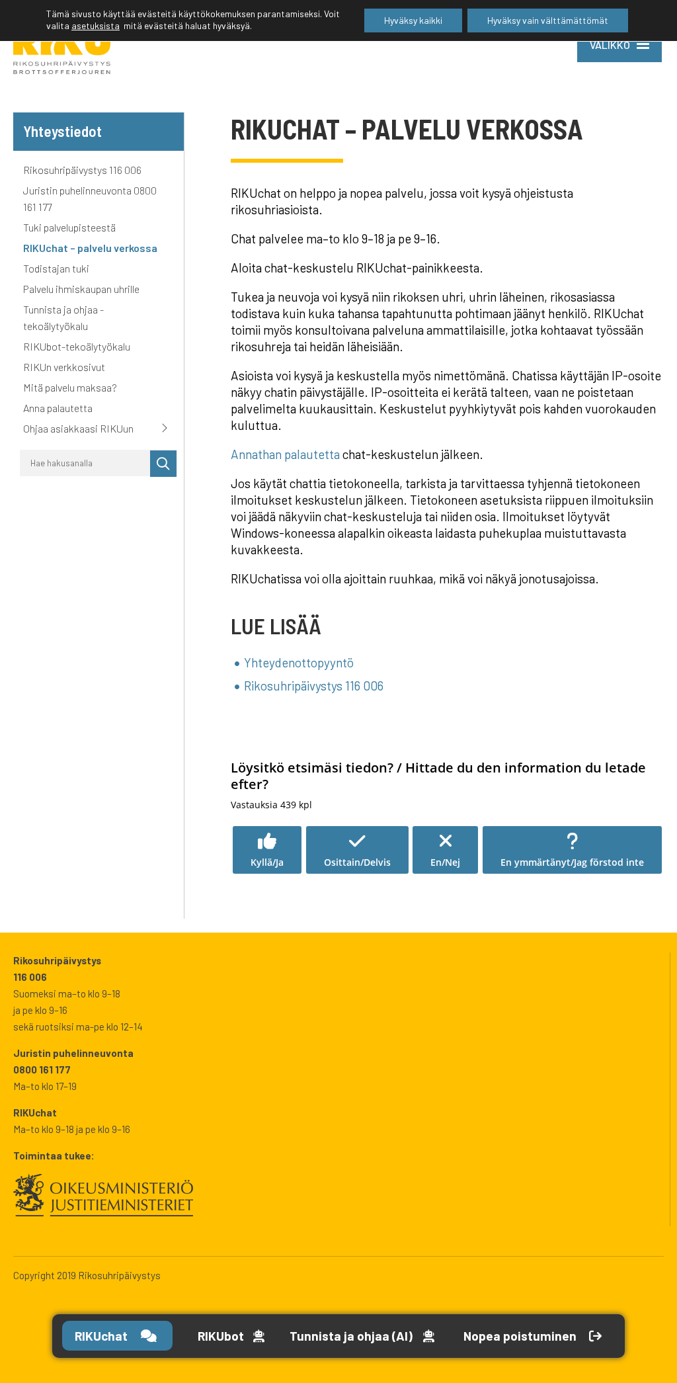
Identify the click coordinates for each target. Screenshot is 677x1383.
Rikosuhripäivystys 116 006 (82, 169)
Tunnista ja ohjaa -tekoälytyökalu (63, 317)
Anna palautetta (58, 407)
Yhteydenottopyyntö (299, 662)
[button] (267, 850)
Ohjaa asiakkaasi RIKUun (78, 428)
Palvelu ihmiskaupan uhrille (81, 288)
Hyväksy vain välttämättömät (547, 20)
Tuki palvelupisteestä (70, 227)
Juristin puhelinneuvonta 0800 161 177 (90, 198)
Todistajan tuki (56, 268)
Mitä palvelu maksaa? (70, 387)
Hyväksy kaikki (413, 20)
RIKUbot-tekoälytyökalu (76, 346)
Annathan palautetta (285, 454)
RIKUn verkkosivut (64, 366)
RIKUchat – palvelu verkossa (90, 247)
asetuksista (95, 25)
